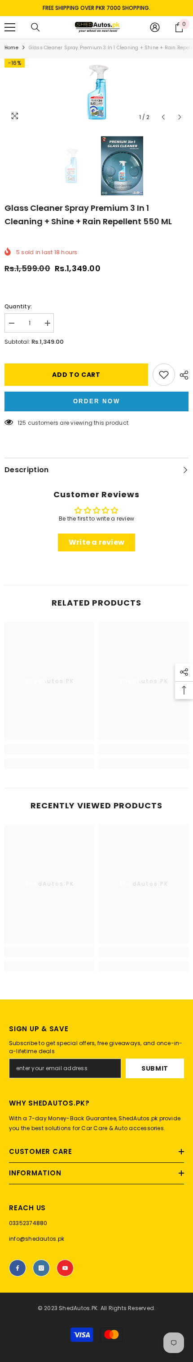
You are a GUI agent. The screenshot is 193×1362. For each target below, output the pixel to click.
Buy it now (96, 401)
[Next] (180, 117)
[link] (49, 749)
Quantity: (18, 306)
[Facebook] (17, 1268)
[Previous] (163, 117)
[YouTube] (65, 1268)
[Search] (35, 27)
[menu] (9, 27)
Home (11, 47)
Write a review (96, 542)
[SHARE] (182, 375)
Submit (154, 1068)
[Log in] (155, 27)
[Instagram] (41, 1268)
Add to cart (76, 374)
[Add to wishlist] (164, 374)
